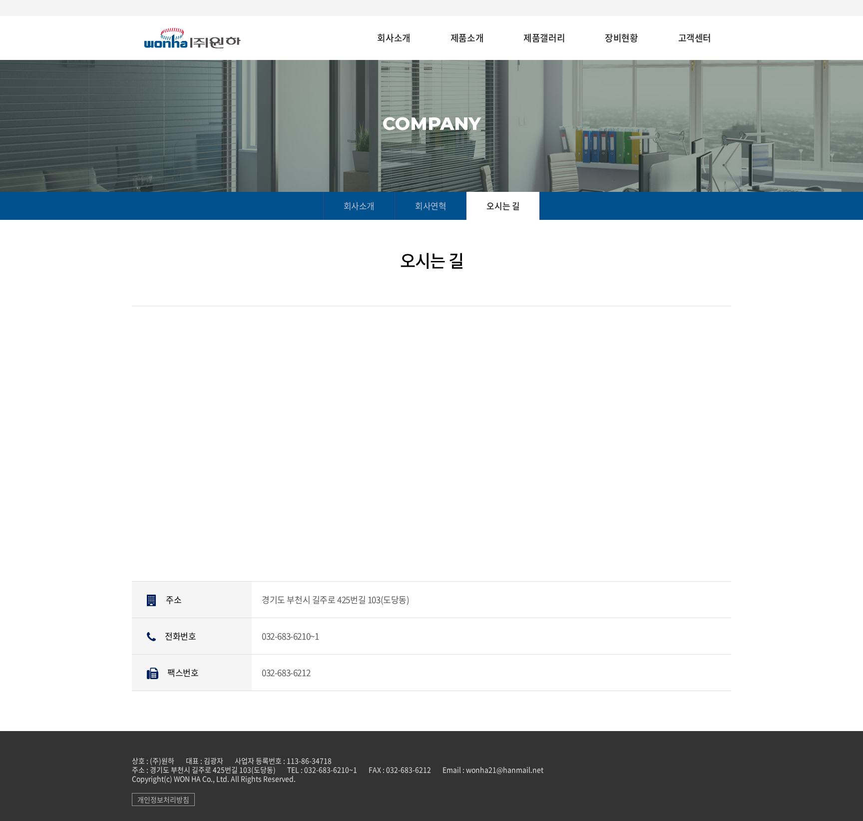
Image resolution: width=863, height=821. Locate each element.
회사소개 (393, 38)
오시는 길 (502, 205)
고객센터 (694, 38)
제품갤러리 (544, 38)
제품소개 (466, 38)
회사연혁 (430, 205)
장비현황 (621, 38)
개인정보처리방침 (163, 800)
